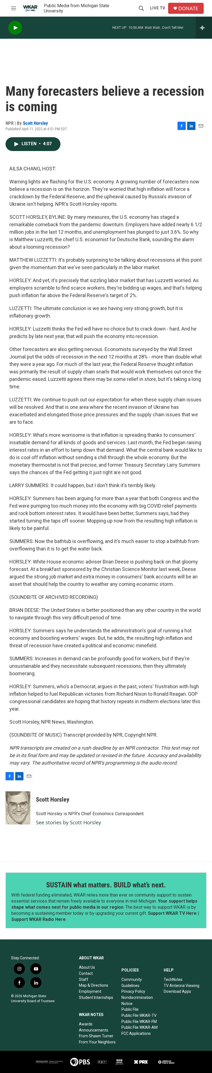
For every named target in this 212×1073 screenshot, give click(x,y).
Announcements (93, 1030)
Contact (86, 973)
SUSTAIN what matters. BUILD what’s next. (106, 885)
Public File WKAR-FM (139, 1021)
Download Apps (177, 991)
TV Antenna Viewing (181, 985)
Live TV (157, 8)
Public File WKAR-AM (139, 1027)
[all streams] (204, 28)
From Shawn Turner (96, 1036)
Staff (83, 979)
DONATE (188, 8)
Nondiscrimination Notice (137, 1000)
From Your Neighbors (97, 1042)
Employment (90, 991)
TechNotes (173, 979)
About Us (87, 967)
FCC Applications (136, 1033)
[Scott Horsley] (18, 808)
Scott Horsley (35, 123)
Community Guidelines (131, 982)
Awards (85, 1024)
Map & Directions (93, 985)
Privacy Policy (133, 991)
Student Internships (96, 997)
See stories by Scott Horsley (68, 822)
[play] (15, 28)
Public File (130, 1009)
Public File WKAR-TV (139, 1015)
